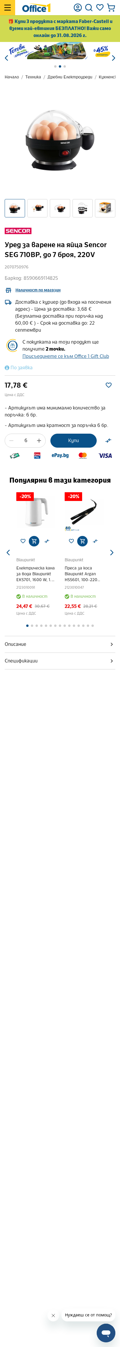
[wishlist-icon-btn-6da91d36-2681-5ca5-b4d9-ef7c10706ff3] (108, 385)
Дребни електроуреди (69, 77)
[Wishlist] (100, 7)
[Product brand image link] (18, 231)
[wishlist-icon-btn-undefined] (23, 541)
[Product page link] (36, 512)
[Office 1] (36, 7)
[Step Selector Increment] (39, 440)
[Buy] (34, 541)
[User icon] (77, 7)
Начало (12, 77)
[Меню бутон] (7, 7)
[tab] (60, 644)
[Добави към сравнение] (108, 441)
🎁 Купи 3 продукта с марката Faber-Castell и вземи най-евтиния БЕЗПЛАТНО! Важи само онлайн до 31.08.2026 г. (60, 28)
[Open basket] (111, 7)
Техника (33, 77)
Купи (73, 440)
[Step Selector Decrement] (11, 440)
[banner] (60, 50)
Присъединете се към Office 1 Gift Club (65, 356)
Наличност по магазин (38, 290)
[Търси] (88, 7)
